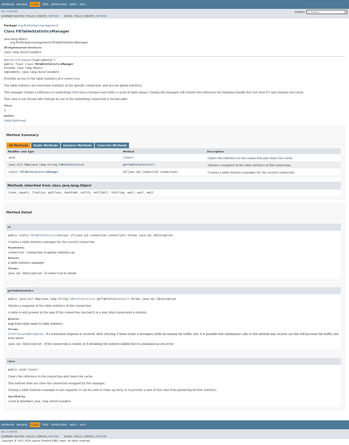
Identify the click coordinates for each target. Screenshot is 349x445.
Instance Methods (77, 145)
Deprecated (59, 4)
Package (22, 4)
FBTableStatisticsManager (39, 171)
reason (25, 60)
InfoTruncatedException (25, 334)
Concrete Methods (112, 145)
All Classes (9, 11)
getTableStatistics (137, 164)
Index (73, 4)
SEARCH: (300, 12)
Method (53, 16)
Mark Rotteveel (15, 120)
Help (83, 4)
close (127, 157)
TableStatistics (71, 164)
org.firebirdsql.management (38, 25)
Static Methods (46, 145)
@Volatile (11, 60)
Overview (7, 4)
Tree (45, 4)
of (124, 171)
